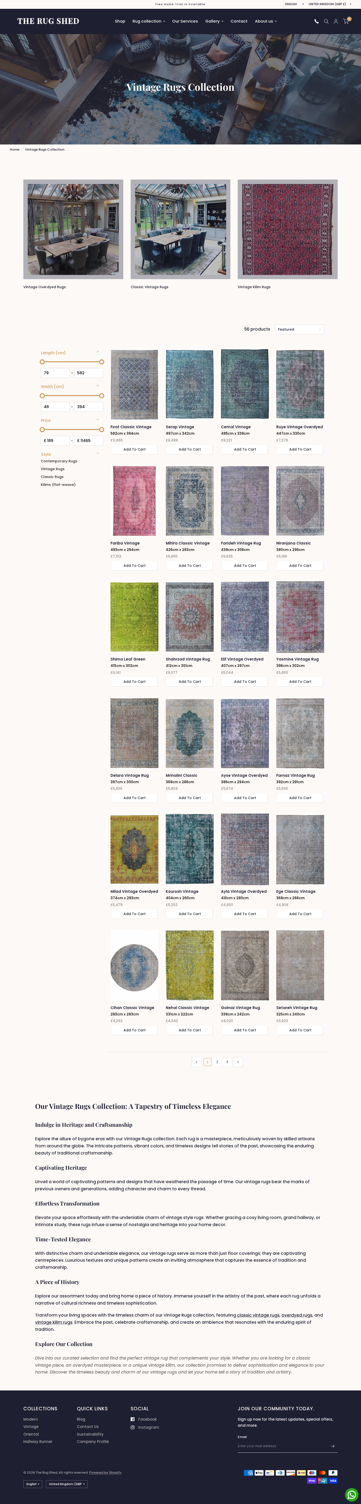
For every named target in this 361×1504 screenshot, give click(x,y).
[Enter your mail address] (333, 1446)
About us (264, 21)
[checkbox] (71, 461)
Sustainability (90, 1434)
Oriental (31, 1434)
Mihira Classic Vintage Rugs (188, 543)
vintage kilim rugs (53, 1322)
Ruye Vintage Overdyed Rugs (299, 427)
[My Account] (336, 21)
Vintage (31, 1426)
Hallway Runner (38, 1441)
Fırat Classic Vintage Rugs (131, 427)
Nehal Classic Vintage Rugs (187, 1008)
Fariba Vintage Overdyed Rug (125, 543)
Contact (239, 21)
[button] (70, 353)
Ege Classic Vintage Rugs (296, 892)
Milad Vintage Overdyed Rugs (134, 892)
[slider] (42, 361)
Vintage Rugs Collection (44, 149)
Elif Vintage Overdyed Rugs (242, 659)
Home (14, 149)
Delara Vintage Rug (130, 775)
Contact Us (88, 1426)
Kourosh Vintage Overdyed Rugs (182, 892)
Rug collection (147, 21)
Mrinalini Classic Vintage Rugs (181, 775)
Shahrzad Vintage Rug (188, 659)
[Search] (326, 21)
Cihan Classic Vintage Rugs (132, 1008)
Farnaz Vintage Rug (295, 775)
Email (242, 1437)
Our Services (185, 21)
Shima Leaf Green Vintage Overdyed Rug (133, 659)
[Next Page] (238, 1062)
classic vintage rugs (258, 1315)
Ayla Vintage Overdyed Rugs (244, 892)
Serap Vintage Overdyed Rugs (181, 427)
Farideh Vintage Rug (241, 543)
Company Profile (93, 1441)
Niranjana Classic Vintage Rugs (293, 543)
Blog (81, 1419)
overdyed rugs (296, 1315)
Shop (120, 21)
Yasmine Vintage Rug (297, 659)
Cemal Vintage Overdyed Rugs (236, 427)
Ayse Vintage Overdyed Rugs (244, 775)
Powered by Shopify (105, 1472)
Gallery (212, 21)
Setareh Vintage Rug (296, 1007)
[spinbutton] (55, 373)
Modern (30, 1419)
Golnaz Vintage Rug (240, 1007)
